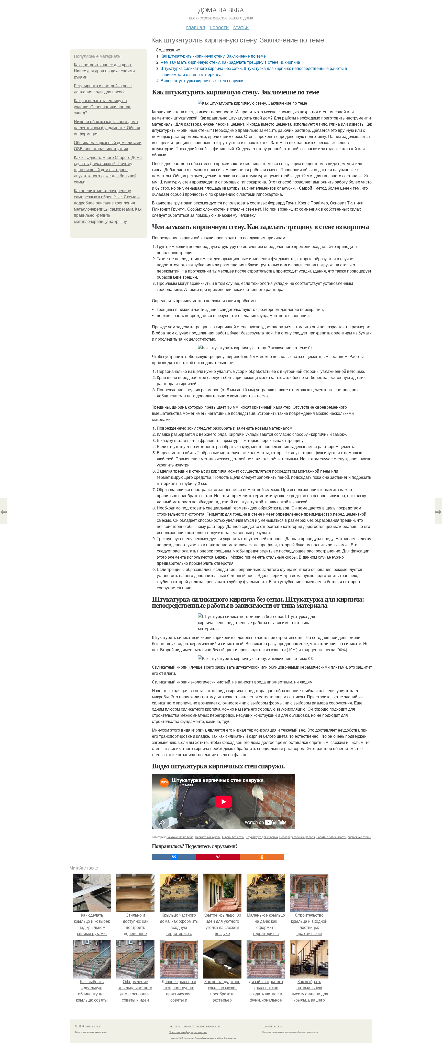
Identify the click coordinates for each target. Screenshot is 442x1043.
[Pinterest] (218, 857)
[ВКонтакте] (174, 857)
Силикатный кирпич (207, 837)
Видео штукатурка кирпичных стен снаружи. (202, 80)
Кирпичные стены (359, 837)
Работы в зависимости (331, 837)
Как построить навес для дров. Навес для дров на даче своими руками (104, 71)
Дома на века (221, 9)
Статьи (241, 27)
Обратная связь (272, 1026)
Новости (219, 27)
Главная (195, 27)
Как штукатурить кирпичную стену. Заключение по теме (213, 56)
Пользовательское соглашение (202, 1026)
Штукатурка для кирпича (262, 837)
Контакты (174, 1026)
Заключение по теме (180, 837)
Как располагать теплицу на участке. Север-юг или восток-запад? (102, 107)
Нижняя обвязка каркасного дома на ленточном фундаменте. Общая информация (107, 127)
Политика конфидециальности (188, 1032)
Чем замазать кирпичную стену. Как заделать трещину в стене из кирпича (230, 62)
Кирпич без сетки (233, 837)
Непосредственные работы (297, 837)
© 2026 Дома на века (88, 1026)
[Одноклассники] (262, 857)
